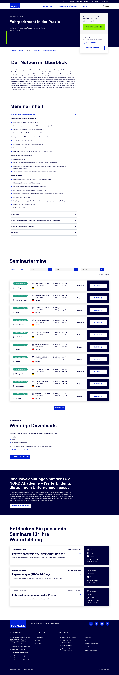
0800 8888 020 (66, 640)
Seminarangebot (48, 6)
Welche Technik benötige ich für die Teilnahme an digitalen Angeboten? (35, 220)
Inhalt (21, 50)
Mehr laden (59, 407)
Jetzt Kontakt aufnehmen (20, 506)
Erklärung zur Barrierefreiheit (20, 652)
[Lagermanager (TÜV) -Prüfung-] (60, 576)
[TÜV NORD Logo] (18, 624)
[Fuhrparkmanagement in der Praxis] (60, 597)
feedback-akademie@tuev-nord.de (20, 657)
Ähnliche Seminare (49, 50)
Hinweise (14, 232)
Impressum (88, 637)
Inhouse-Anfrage (92, 48)
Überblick (13, 50)
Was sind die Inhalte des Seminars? (23, 114)
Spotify (39, 643)
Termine (28, 50)
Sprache (84, 269)
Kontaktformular (67, 645)
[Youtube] (107, 624)
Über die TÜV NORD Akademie (21, 646)
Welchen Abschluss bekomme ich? (23, 226)
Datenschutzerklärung (91, 643)
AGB (86, 640)
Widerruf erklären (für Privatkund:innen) (68, 649)
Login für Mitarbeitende (91, 650)
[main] (59, 314)
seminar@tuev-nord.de (69, 637)
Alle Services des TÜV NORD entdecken (21, 669)
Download (36, 50)
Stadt (58, 269)
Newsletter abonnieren (18, 649)
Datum (33, 269)
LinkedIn (39, 640)
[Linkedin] (102, 624)
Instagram (40, 637)
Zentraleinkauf (89, 647)
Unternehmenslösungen (67, 6)
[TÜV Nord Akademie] (18, 6)
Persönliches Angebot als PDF (19, 450)
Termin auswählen (92, 27)
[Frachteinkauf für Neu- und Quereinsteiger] (60, 555)
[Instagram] (91, 624)
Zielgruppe (15, 214)
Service (84, 6)
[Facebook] (96, 624)
